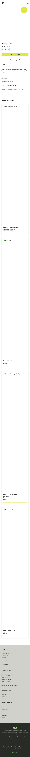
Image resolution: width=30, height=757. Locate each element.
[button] (27, 2)
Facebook (4, 694)
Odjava (3, 717)
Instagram (4, 696)
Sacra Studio (18, 748)
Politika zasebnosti (6, 708)
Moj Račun (4, 715)
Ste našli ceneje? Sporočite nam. (15, 60)
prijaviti (20, 89)
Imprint (3, 706)
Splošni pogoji (5, 709)
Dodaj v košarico (15, 54)
